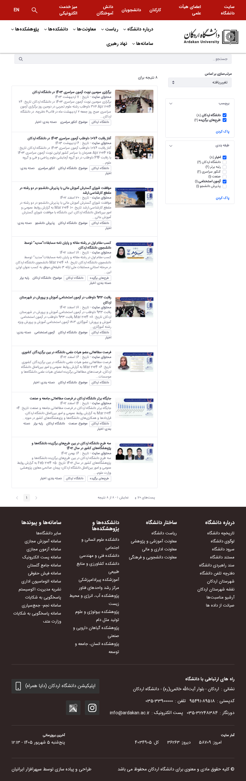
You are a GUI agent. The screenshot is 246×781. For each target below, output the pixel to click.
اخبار (38, 122)
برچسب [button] (224, 103)
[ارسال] (21, 59)
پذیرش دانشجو (45, 223)
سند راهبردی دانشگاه (216, 565)
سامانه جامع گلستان (44, 565)
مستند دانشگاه (222, 557)
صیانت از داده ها (220, 605)
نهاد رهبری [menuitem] (116, 43)
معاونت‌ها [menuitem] (86, 29)
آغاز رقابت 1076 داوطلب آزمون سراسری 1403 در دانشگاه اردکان (69, 138)
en (16, 9)
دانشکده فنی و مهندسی (99, 555)
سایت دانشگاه (227, 10)
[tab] (200, 104)
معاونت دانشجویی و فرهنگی (153, 557)
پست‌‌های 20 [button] (143, 498)
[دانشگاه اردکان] (203, 37)
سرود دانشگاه (223, 549)
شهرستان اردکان (220, 581)
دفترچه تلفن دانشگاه (217, 573)
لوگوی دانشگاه (222, 541)
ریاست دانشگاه (164, 533)
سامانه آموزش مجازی (43, 541)
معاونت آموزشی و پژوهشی (154, 541)
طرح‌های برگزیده (99, 278)
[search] (34, 10)
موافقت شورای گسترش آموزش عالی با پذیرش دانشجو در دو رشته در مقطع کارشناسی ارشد (65, 190)
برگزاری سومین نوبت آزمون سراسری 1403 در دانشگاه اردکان (71, 92)
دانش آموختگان (104, 10)
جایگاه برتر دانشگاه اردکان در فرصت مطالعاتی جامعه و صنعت (70, 398)
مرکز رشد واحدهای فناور (99, 587)
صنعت (73, 423)
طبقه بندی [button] (222, 145)
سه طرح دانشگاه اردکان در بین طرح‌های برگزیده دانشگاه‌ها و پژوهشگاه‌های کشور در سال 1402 (71, 446)
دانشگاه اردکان (100, 122)
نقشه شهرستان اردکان (215, 589)
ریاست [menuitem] (111, 29)
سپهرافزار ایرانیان (27, 769)
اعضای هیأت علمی (190, 10)
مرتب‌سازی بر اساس (218, 74)
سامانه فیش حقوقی (44, 573)
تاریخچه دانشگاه (220, 533)
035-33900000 (159, 701)
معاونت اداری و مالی (159, 549)
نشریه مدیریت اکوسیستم (40, 589)
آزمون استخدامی (45, 332)
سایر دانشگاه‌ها (48, 533)
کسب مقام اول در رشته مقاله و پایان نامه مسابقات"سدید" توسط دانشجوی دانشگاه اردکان (67, 245)
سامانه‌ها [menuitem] (144, 43)
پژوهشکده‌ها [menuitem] (27, 29)
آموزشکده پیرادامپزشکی (98, 579)
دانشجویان (131, 10)
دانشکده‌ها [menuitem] (58, 29)
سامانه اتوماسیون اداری (41, 581)
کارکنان (155, 10)
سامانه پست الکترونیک (41, 557)
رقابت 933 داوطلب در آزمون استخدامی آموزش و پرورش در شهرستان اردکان (65, 300)
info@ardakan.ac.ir (130, 713)
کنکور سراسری (68, 122)
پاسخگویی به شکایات (43, 597)
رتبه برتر (24, 278)
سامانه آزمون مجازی (44, 549)
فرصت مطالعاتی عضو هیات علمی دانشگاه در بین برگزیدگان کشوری (66, 352)
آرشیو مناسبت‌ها (220, 597)
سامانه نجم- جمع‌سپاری (41, 605)
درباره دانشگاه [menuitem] (140, 29)
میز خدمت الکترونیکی (68, 10)
